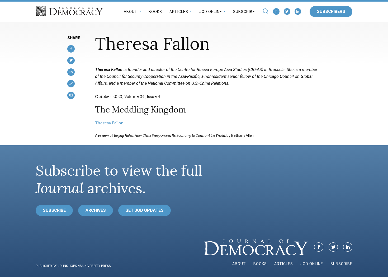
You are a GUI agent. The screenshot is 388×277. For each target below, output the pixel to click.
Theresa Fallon (109, 123)
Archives (96, 210)
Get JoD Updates (144, 210)
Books (155, 12)
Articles (178, 12)
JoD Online (210, 12)
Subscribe (244, 12)
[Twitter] (287, 11)
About (131, 12)
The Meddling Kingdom (140, 109)
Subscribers (331, 11)
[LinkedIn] (298, 11)
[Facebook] (276, 11)
